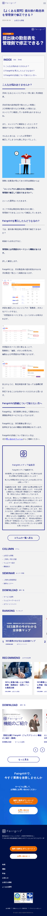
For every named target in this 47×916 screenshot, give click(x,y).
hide (19, 60)
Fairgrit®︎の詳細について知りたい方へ (21, 75)
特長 (3, 864)
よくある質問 (7, 887)
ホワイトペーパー (10, 604)
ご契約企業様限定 (10, 580)
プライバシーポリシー (35, 908)
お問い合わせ (23, 811)
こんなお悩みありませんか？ (17, 66)
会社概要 (8, 908)
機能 (3, 869)
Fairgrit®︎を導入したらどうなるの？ (20, 71)
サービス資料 (8, 597)
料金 (3, 873)
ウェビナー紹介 (9, 563)
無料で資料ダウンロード (23, 801)
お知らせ (5, 878)
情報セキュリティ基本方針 (20, 908)
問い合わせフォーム (14, 439)
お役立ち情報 (8, 555)
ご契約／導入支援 (10, 559)
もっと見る (23, 759)
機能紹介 (7, 566)
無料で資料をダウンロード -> (23, 849)
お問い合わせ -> (23, 856)
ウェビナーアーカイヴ (12, 600)
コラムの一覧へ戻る (23, 538)
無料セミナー (8, 583)
